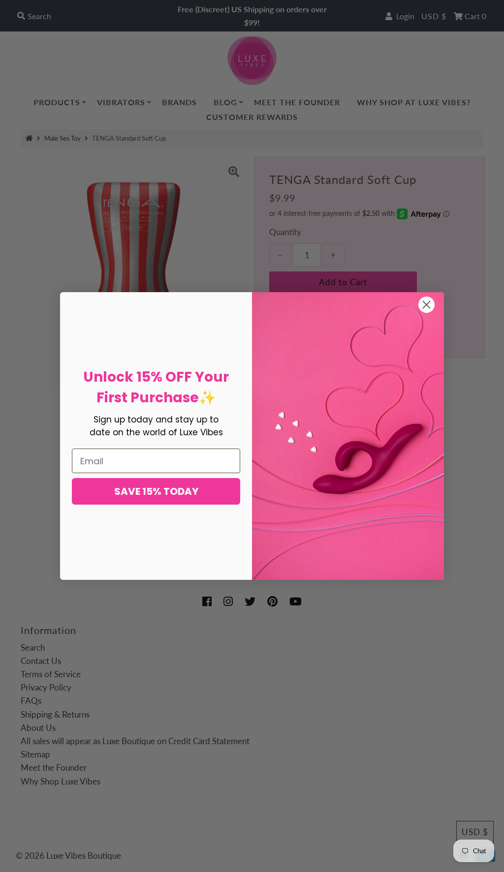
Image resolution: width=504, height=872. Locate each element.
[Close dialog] (426, 304)
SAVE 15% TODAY (156, 491)
